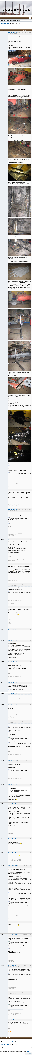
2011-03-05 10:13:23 (12, 682)
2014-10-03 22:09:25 (12, 965)
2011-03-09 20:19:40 (12, 704)
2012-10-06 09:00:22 (12, 803)
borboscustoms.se (11, 637)
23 (14, 26)
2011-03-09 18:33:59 (12, 693)
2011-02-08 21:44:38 (12, 509)
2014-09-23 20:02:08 (12, 921)
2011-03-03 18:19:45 (12, 584)
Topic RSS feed (27, 30)
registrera (13, 28)
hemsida (2, 627)
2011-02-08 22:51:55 (12, 539)
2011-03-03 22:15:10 (12, 640)
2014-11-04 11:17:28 (12, 1019)
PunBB (27, 1051)
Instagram (20, 483)
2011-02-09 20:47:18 (12, 564)
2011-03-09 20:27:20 (12, 721)
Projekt (8, 23)
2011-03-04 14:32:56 (12, 661)
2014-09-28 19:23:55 (12, 934)
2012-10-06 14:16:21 (12, 852)
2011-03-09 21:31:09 (12, 784)
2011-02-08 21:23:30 (12, 32)
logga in (7, 28)
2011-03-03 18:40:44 (12, 606)
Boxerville (4, 17)
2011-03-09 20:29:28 (12, 760)
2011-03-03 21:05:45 (12, 629)
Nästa (18, 26)
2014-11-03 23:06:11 (12, 992)
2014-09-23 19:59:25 (12, 865)
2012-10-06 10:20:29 (12, 838)
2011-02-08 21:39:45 (12, 489)
